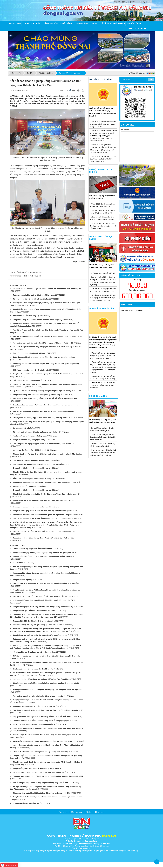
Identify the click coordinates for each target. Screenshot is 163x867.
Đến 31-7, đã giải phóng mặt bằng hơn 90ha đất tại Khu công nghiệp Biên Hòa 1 (44, 411)
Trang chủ (14, 23)
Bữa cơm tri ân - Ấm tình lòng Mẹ (26, 315)
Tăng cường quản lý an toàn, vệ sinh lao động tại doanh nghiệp (38, 696)
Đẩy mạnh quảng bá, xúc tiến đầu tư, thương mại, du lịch (35, 432)
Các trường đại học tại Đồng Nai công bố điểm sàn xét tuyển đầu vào (40, 596)
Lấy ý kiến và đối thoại (112, 23)
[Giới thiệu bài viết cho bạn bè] (73, 90)
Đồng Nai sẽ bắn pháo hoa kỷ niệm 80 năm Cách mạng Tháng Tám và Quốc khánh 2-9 (46, 494)
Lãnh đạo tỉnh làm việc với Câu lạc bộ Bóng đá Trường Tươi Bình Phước (42, 679)
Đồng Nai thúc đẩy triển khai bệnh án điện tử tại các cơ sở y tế (37, 394)
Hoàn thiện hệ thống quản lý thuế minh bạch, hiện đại (34, 706)
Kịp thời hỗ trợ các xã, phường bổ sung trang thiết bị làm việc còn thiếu (41, 390)
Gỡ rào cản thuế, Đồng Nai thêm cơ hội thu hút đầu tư (34, 724)
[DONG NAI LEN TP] (81, 50)
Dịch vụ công (82, 23)
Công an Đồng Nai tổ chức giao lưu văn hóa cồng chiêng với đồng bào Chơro (43, 556)
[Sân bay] (137, 174)
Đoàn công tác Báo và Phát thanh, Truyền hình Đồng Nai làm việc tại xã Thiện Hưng (46, 363)
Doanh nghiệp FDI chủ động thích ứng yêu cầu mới (33, 621)
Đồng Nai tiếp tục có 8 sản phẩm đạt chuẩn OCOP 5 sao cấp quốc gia (40, 635)
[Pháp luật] (137, 192)
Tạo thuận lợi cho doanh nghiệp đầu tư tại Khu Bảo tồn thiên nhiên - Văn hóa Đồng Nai (47, 288)
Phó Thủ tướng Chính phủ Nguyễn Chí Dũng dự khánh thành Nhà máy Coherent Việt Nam (48, 336)
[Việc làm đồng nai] (137, 258)
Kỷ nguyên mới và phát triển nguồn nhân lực (30, 468)
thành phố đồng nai (136, 28)
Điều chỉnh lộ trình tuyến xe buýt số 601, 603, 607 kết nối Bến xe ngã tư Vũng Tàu (45, 398)
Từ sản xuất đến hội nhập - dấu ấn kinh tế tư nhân (32, 548)
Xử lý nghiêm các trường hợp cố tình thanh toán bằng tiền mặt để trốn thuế (42, 417)
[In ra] (78, 90)
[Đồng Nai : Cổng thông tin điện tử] (26, 10)
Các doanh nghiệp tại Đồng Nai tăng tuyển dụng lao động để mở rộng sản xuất (44, 531)
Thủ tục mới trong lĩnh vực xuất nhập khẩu (30, 436)
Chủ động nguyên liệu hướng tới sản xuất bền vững (33, 295)
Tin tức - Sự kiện (32, 23)
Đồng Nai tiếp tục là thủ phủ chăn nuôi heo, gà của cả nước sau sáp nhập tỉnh (43, 500)
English (117, 1)
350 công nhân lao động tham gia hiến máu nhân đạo (34, 652)
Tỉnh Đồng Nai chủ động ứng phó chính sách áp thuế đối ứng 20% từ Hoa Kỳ (43, 443)
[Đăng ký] (137, 206)
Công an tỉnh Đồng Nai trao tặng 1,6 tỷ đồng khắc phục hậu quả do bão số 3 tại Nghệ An (47, 454)
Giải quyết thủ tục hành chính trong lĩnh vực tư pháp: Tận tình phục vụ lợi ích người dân (48, 689)
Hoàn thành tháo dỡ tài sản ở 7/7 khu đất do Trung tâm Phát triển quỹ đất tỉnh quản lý (46, 405)
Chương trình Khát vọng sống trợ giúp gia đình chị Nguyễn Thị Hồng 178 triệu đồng (46, 583)
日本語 (124, 1)
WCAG (94, 23)
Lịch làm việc (127, 124)
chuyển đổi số (134, 23)
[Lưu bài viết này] (83, 90)
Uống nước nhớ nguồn (22, 579)
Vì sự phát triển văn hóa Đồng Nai (26, 803)
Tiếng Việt (141, 1)
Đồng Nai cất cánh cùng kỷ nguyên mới (28, 439)
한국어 (132, 1)
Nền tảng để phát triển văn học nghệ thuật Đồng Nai (33, 669)
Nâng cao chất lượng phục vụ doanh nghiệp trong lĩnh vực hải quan (40, 552)
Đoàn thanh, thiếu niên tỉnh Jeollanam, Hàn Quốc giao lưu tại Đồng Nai (41, 482)
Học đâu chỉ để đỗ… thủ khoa (24, 486)
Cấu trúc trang (76, 812)
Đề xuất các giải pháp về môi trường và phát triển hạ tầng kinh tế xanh (40, 782)
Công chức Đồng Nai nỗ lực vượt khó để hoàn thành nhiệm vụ (37, 319)
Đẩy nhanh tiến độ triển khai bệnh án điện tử (30, 299)
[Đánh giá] (137, 226)
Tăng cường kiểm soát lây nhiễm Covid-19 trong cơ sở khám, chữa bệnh (41, 343)
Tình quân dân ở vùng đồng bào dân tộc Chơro (31, 460)
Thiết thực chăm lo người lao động (26, 380)
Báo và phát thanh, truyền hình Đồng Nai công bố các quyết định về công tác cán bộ (46, 683)
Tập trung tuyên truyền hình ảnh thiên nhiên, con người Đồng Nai (38, 772)
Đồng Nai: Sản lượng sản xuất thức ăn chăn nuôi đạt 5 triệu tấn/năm (40, 510)
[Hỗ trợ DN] (137, 267)
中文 (149, 1)
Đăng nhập (99, 812)
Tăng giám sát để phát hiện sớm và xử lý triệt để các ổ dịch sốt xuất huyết (42, 716)
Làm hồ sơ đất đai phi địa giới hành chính (29, 450)
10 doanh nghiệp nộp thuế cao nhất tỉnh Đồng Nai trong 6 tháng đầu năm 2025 (43, 600)
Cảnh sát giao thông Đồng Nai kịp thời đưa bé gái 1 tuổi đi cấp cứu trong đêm (43, 538)
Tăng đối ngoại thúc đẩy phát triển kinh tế (29, 353)
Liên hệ (88, 812)
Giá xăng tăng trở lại (21, 428)
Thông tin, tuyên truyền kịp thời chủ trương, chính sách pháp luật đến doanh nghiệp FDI (48, 776)
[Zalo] (137, 102)
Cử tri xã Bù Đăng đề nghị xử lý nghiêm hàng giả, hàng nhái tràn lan (40, 751)
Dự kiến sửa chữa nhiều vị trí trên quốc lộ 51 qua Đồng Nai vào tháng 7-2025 (43, 741)
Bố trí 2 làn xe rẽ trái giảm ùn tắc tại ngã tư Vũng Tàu (34, 478)
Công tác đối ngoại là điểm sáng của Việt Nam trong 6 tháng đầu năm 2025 (42, 606)
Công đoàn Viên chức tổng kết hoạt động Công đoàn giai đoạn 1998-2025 (41, 793)
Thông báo (126, 304)
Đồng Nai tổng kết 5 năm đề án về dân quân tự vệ (32, 768)
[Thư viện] (137, 248)
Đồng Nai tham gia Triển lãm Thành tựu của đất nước (34, 610)
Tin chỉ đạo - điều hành (100, 79)
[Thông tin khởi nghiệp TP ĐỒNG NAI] (137, 216)
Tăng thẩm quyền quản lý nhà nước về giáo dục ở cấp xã (35, 464)
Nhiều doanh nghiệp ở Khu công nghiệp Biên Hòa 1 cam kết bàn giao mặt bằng (44, 357)
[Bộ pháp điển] (137, 238)
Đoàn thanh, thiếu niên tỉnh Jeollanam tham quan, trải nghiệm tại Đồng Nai (42, 514)
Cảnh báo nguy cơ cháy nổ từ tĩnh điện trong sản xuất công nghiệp (39, 720)
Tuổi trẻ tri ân (18, 562)
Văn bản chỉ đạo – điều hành (58, 23)
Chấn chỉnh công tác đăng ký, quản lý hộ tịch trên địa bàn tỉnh (37, 624)
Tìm (150, 79)
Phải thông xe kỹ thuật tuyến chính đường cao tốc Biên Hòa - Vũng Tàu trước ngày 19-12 (48, 710)
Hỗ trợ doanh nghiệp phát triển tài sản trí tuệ (30, 370)
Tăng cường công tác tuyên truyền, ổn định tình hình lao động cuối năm (41, 518)
